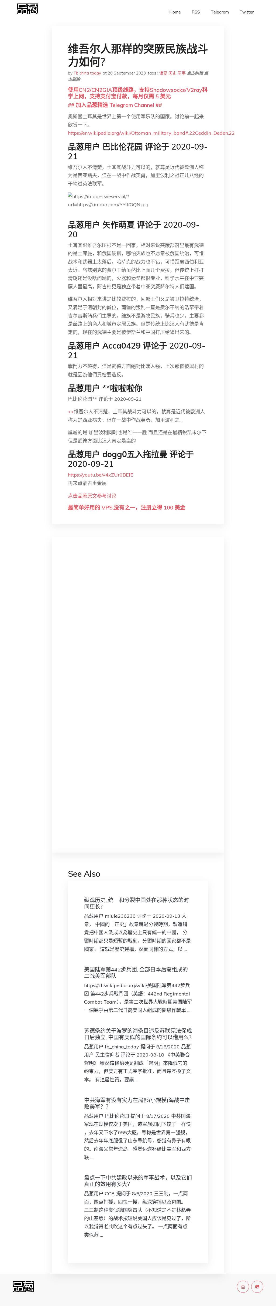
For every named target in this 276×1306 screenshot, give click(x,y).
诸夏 (163, 73)
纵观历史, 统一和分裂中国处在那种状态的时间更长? (136, 903)
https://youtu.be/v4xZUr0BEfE (100, 475)
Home (175, 12)
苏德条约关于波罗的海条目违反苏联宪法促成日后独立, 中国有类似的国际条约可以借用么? (138, 1034)
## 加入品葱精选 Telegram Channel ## (115, 105)
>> (71, 412)
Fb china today (87, 73)
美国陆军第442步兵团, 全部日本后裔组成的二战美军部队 (136, 972)
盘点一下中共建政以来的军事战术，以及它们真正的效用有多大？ (138, 1180)
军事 (182, 73)
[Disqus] (138, 626)
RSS (196, 12)
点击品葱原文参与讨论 (92, 496)
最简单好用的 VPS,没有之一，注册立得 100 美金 (126, 507)
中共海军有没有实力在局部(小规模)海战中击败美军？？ (137, 1103)
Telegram (220, 12)
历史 (172, 73)
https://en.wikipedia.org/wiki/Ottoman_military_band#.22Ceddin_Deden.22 (151, 133)
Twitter (247, 12)
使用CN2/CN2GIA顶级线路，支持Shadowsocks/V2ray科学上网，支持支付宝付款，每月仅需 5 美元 (138, 93)
